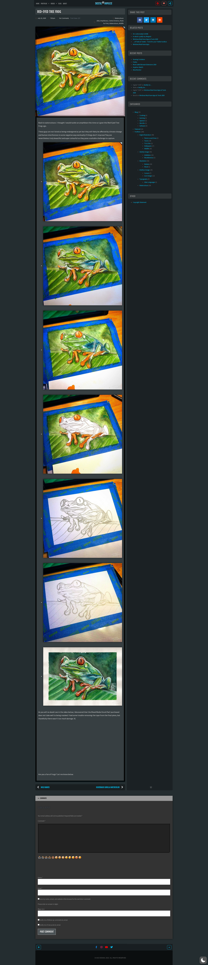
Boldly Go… (148, 85)
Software (142, 126)
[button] (140, 20)
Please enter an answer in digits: (48, 904)
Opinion (142, 121)
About (65, 4)
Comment (41, 821)
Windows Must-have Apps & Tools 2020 (151, 95)
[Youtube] (106, 947)
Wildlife (121, 23)
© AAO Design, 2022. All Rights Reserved (110, 958)
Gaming (142, 118)
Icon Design (148, 176)
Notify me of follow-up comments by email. (54, 920)
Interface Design (145, 170)
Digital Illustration (145, 135)
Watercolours (119, 18)
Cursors (146, 173)
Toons (146, 141)
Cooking (142, 115)
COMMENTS (43, 798)
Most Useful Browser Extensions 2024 (144, 64)
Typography (143, 179)
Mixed (146, 167)
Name (40, 877)
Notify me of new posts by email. (50, 925)
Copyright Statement (139, 202)
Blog (60, 4)
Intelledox (147, 155)
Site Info (142, 123)
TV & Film (147, 143)
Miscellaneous (148, 158)
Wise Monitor (137, 70)
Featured (137, 129)
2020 (98, 21)
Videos (53, 4)
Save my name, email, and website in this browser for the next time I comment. (65, 899)
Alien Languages (149, 182)
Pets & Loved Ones (150, 138)
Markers (146, 164)
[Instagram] (101, 947)
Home (37, 4)
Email (40, 888)
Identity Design (144, 152)
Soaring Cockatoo (139, 59)
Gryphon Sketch (138, 67)
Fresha (135, 62)
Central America (114, 21)
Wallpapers (147, 146)
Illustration (143, 161)
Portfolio (44, 4)
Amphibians (104, 21)
